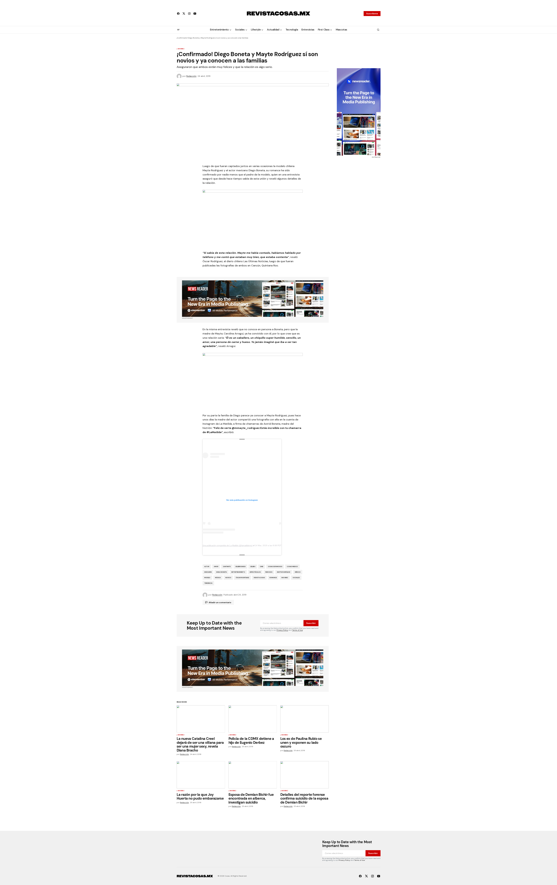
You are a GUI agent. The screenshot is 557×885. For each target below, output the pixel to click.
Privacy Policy (282, 630)
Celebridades (240, 566)
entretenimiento (238, 572)
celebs (252, 566)
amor (216, 566)
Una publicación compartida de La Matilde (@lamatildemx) (227, 545)
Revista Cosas (259, 578)
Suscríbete (372, 13)
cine (261, 566)
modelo (207, 578)
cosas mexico (292, 566)
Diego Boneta (221, 572)
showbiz (284, 578)
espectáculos (255, 572)
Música (218, 578)
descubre (208, 572)
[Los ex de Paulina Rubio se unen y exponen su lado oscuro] (304, 719)
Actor (206, 566)
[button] (178, 29)
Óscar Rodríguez (242, 578)
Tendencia (208, 583)
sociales (296, 578)
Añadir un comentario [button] (220, 602)
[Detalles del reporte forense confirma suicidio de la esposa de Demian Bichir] (304, 774)
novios (228, 578)
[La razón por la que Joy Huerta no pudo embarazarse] (201, 774)
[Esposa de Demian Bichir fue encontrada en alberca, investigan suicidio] (252, 774)
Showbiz (181, 49)
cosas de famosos (275, 566)
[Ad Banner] (252, 298)
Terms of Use (297, 630)
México (298, 572)
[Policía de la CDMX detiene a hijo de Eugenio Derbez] (252, 719)
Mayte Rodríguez (283, 572)
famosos (268, 572)
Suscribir (311, 623)
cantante (227, 566)
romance (273, 578)
